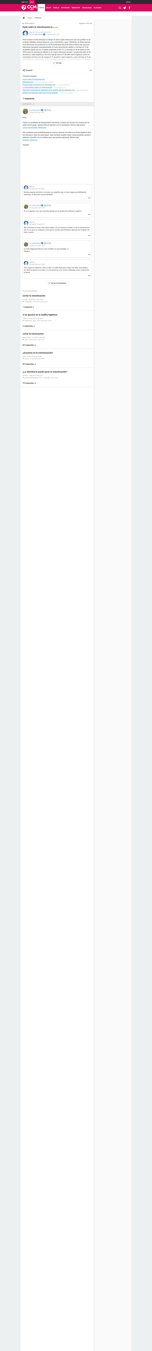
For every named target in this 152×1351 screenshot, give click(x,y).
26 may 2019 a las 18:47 (37, 189)
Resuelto (55, 27)
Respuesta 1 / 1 (28, 104)
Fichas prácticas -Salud (44, 82)
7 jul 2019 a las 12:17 (53, 34)
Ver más (58, 63)
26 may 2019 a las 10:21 (36, 112)
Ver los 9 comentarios (58, 283)
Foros (41, 8)
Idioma (128, 2)
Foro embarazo (59, 87)
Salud (32, 2)
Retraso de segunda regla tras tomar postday (40, 93)
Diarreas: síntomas (30, 140)
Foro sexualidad (63, 85)
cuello (51, 42)
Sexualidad (86, 8)
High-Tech (24, 2)
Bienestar (76, 8)
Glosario (97, 8)
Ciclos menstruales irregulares (34, 127)
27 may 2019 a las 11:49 (37, 208)
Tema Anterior (29, 23)
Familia (56, 8)
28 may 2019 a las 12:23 (37, 245)
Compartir (28, 70)
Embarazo (38, 18)
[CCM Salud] (28, 7)
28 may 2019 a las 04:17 (37, 224)
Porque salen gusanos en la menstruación (39, 85)
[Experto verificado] (44, 34)
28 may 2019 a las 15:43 (37, 264)
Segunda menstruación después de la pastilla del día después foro (49, 90)
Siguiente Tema (84, 23)
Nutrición (65, 8)
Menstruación (28, 82)
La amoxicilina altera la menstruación (37, 87)
